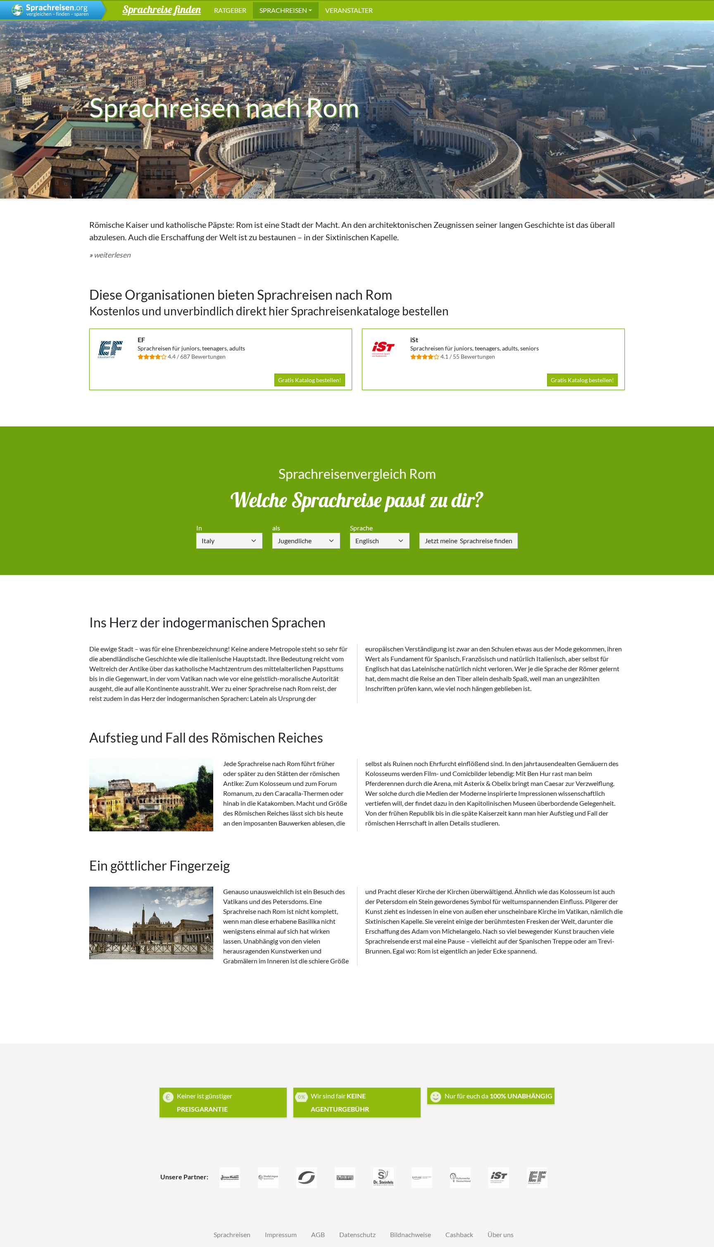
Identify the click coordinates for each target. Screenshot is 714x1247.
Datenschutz (357, 1234)
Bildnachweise (410, 1234)
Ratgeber (230, 10)
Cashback (459, 1234)
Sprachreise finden (468, 540)
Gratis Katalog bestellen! (309, 379)
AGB (318, 1234)
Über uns (501, 1234)
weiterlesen (112, 255)
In (199, 528)
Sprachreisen (283, 10)
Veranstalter (349, 10)
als (276, 528)
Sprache (361, 528)
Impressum (281, 1234)
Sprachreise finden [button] (161, 9)
